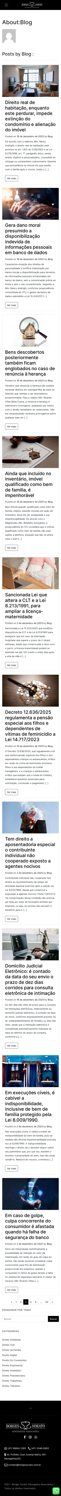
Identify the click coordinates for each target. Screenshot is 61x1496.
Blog (50, 136)
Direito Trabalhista (12, 1380)
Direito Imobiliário (11, 1370)
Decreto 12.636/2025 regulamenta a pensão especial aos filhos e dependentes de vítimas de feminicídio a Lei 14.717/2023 (30, 725)
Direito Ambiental (11, 1339)
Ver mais (11, 178)
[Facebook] (25, 1437)
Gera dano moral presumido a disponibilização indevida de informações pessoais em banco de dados (28, 238)
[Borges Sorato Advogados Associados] (32, 5)
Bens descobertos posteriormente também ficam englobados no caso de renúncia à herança (30, 363)
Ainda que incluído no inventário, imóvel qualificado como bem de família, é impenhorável (28, 484)
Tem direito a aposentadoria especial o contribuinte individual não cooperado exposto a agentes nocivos (30, 852)
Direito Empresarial (12, 1365)
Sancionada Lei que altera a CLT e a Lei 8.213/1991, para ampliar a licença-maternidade (26, 605)
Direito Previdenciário (13, 1375)
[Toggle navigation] (6, 5)
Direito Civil (8, 1344)
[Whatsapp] (35, 1437)
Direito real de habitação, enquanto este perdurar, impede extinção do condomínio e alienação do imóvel (30, 116)
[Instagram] (30, 1437)
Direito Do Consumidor (14, 1360)
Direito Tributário (11, 1385)
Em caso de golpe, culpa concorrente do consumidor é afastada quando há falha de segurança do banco (29, 1226)
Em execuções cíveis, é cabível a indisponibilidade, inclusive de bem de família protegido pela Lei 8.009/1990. (30, 1106)
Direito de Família (11, 1350)
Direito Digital (9, 1355)
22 (46, 1302)
